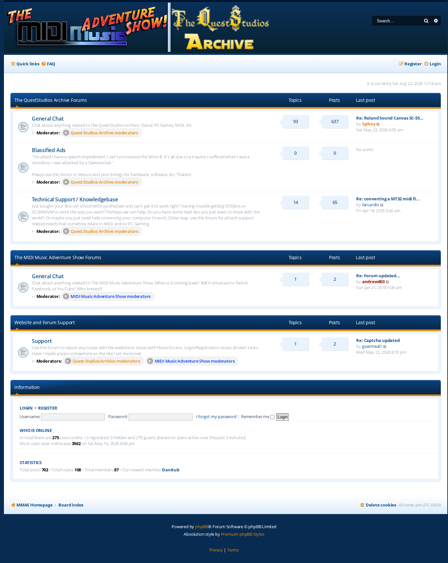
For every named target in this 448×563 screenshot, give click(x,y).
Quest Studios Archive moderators (104, 133)
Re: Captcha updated (377, 340)
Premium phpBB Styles (242, 534)
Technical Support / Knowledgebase (75, 199)
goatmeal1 (372, 346)
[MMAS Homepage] (137, 28)
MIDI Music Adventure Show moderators (111, 296)
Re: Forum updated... (378, 276)
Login (26, 408)
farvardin (370, 205)
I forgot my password (216, 416)
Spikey (369, 124)
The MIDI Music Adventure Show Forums (57, 257)
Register (47, 408)
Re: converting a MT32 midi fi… (387, 199)
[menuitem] (48, 64)
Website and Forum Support (44, 322)
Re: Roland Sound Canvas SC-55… (389, 118)
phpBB (201, 526)
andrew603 (373, 281)
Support (42, 341)
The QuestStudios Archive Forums (50, 100)
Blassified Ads (49, 150)
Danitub (170, 470)
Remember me (255, 416)
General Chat (48, 118)
